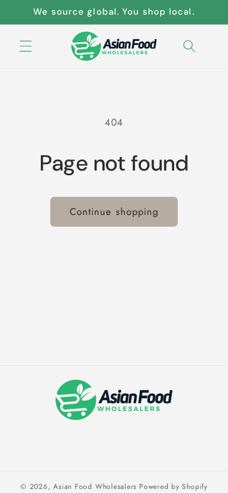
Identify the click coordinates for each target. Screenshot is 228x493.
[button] (26, 46)
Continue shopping (114, 211)
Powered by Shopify (173, 486)
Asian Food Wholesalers (95, 486)
